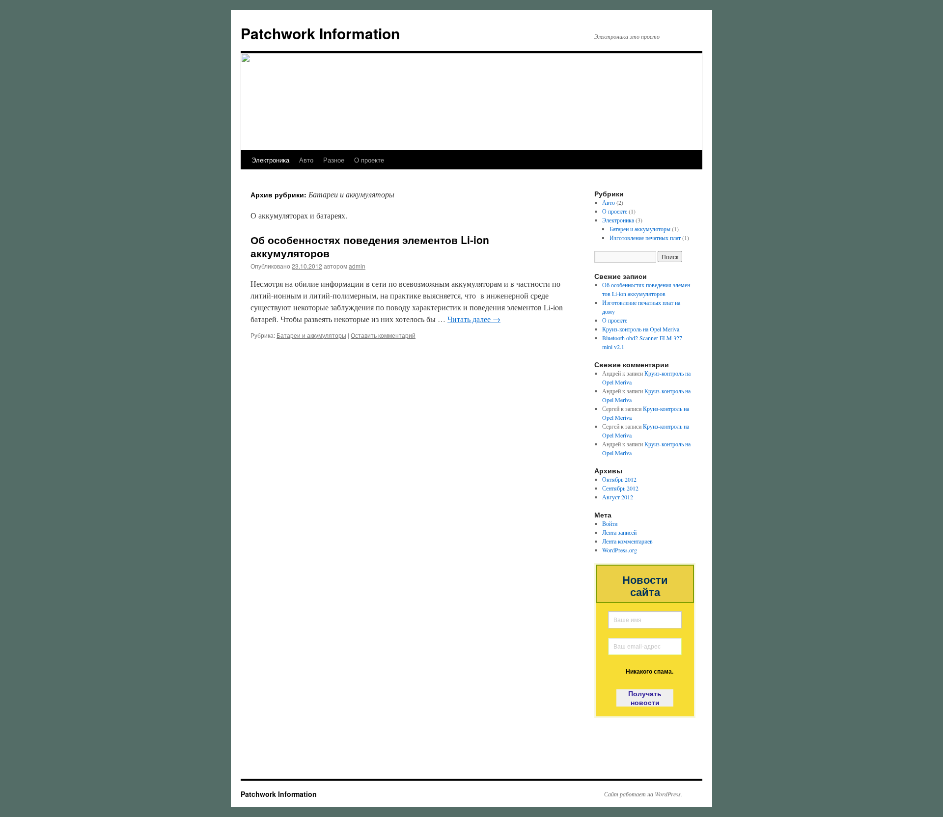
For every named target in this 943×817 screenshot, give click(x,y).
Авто (306, 159)
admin (357, 266)
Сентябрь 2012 (620, 488)
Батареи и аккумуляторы (311, 335)
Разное (333, 159)
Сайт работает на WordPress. (643, 794)
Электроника (270, 159)
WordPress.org (619, 550)
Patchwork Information (320, 33)
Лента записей (619, 532)
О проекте (369, 159)
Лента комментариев (627, 541)
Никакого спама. (649, 671)
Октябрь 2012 (619, 479)
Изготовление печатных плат (645, 238)
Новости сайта (645, 586)
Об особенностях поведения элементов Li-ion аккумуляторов (369, 246)
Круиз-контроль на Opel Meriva (640, 329)
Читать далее (473, 319)
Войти (609, 523)
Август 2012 (617, 497)
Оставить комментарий (383, 335)
